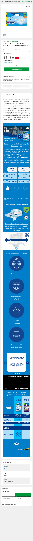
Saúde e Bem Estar (8, 1)
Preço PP (9, 53)
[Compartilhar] (29, 6)
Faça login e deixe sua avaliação (23, 495)
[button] (16, 19)
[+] (27, 65)
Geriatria (15, 1)
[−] (6, 65)
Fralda (19, 1)
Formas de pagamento (9, 62)
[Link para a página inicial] (2, 1)
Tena (5, 469)
